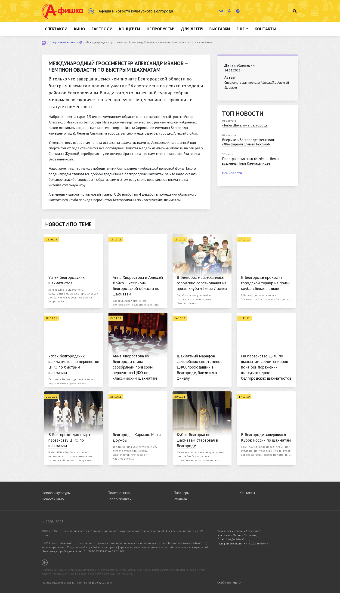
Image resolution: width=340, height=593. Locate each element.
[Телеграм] (237, 11)
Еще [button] (241, 28)
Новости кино (53, 499)
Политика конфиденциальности (94, 582)
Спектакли (56, 28)
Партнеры (181, 492)
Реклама (180, 499)
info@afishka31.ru (237, 539)
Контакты (265, 28)
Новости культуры (56, 492)
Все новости (232, 173)
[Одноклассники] (229, 11)
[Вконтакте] (221, 11)
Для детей (192, 28)
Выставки (219, 28)
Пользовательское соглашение (58, 582)
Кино (79, 28)
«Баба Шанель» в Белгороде (245, 125)
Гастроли (102, 28)
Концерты (129, 28)
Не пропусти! (160, 28)
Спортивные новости (64, 42)
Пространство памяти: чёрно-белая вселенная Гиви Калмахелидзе (250, 160)
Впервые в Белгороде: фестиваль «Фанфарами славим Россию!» (248, 141)
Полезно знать (119, 492)
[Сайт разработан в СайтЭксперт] (229, 582)
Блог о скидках (119, 499)
